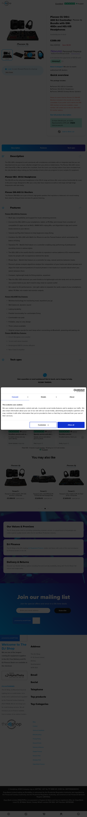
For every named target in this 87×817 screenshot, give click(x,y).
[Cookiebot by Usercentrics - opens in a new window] (75, 390)
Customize (42, 425)
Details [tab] (43, 397)
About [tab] (72, 397)
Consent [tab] (15, 397)
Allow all (71, 425)
